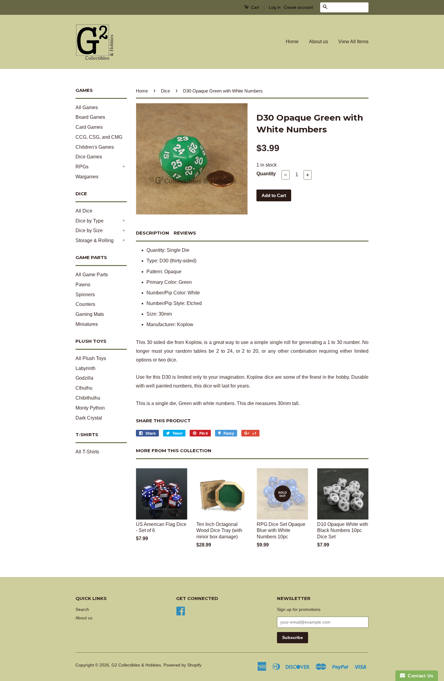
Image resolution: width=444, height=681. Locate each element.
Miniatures (87, 324)
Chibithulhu (88, 397)
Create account (298, 7)
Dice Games (89, 156)
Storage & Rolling (95, 240)
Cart (254, 7)
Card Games (89, 127)
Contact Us (419, 675)
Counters (85, 304)
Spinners (85, 294)
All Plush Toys (91, 358)
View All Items (353, 41)
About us (318, 41)
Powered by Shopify (182, 665)
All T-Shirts (87, 451)
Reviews (185, 233)
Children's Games (95, 147)
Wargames (87, 176)
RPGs (82, 166)
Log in (275, 7)
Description (152, 233)
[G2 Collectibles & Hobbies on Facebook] (180, 610)
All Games (87, 107)
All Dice (84, 210)
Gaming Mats (90, 314)
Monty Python (90, 407)
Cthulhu (84, 388)
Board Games (90, 117)
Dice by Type (90, 220)
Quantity (266, 173)
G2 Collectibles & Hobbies (136, 665)
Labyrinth (85, 368)
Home (292, 41)
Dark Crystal (89, 417)
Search (82, 609)
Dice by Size (89, 230)
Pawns (83, 284)
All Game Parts (92, 274)
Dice (165, 90)
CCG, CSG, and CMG (99, 137)
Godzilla (84, 378)
